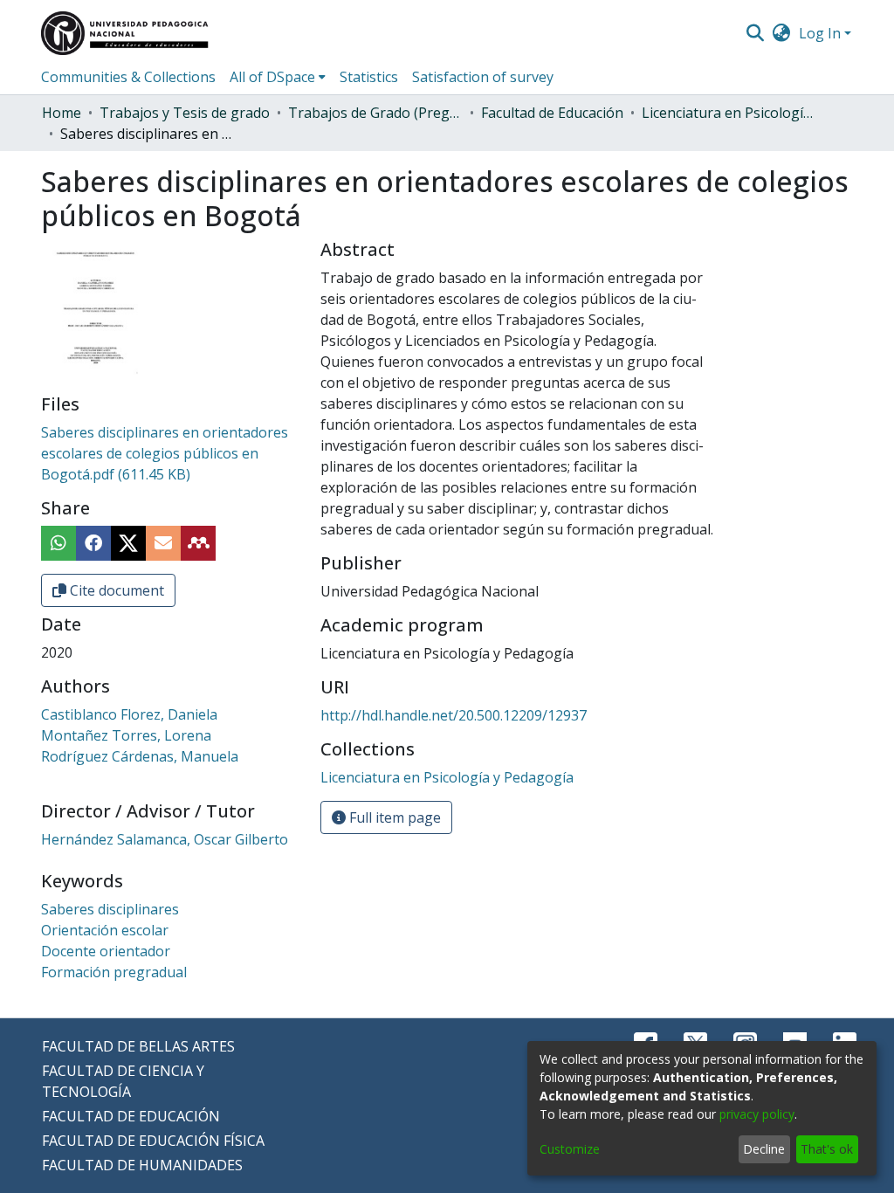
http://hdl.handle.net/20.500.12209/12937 (453, 715)
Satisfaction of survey (483, 76)
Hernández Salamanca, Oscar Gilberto (164, 839)
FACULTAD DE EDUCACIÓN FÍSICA (153, 1140)
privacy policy (756, 1114)
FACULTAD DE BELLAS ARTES (138, 1046)
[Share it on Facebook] (93, 543)
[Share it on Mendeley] (198, 543)
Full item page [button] (393, 817)
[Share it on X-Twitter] (128, 543)
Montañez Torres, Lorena (126, 735)
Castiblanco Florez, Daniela (129, 714)
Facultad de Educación (552, 112)
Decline (764, 1149)
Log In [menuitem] (820, 33)
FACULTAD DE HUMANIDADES (142, 1165)
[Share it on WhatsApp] (58, 543)
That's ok (827, 1149)
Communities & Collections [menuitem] (128, 76)
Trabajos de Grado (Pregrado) (375, 112)
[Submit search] (755, 33)
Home (61, 112)
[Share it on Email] (163, 543)
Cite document (115, 590)
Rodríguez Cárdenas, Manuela (139, 756)
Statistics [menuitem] (369, 76)
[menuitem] (782, 33)
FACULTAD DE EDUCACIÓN (131, 1116)
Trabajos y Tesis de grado (185, 112)
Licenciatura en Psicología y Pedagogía (729, 112)
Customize (570, 1149)
